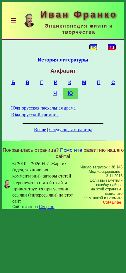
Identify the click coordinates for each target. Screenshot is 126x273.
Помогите (71, 150)
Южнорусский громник (35, 114)
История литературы (63, 60)
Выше (40, 129)
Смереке (46, 206)
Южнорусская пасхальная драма (43, 108)
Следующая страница (70, 129)
